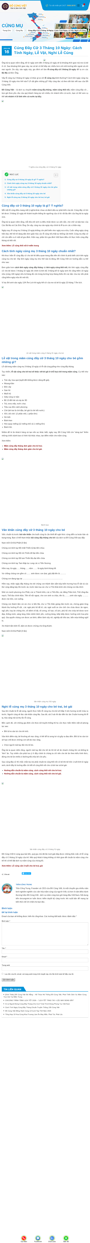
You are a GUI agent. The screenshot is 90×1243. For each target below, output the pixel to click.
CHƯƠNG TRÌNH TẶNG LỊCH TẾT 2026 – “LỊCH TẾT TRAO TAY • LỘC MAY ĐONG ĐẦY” (39, 1000)
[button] (78, 5)
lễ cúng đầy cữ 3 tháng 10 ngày (61, 69)
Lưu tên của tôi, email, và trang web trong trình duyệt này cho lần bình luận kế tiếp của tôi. (39, 974)
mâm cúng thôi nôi (61, 90)
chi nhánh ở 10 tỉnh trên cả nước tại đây (23, 97)
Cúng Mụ (19, 30)
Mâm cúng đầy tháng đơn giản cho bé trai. (23, 446)
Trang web (6, 965)
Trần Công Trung (23, 888)
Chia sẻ (6, 874)
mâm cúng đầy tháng (41, 90)
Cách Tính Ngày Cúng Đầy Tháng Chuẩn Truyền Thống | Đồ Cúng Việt (32, 1007)
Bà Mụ (5, 73)
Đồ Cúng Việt (8, 90)
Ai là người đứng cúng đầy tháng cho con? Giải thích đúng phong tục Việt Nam (37, 1004)
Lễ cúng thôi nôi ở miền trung (25, 246)
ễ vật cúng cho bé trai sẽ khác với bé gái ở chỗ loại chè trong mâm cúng (44, 372)
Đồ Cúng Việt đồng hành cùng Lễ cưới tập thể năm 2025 (28, 1011)
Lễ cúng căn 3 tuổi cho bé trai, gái (27, 866)
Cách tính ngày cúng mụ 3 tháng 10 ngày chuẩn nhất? (29, 183)
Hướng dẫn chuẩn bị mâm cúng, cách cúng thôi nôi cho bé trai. (33, 770)
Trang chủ (7, 30)
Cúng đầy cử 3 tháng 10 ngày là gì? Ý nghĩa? (25, 179)
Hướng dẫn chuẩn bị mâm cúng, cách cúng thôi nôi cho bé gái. (33, 774)
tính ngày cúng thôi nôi (56, 267)
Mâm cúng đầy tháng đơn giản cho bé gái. (23, 449)
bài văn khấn (25, 534)
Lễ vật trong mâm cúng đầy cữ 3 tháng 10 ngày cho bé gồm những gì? (32, 188)
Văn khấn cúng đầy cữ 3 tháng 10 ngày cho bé (26, 193)
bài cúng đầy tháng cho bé (43, 538)
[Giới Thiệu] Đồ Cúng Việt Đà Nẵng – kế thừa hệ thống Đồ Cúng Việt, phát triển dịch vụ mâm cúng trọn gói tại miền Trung (45, 996)
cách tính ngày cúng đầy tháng (29, 267)
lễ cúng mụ (50, 78)
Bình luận (6, 921)
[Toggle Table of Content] (54, 175)
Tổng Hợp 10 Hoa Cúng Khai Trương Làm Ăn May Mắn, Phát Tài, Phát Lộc (34, 1014)
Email (4, 957)
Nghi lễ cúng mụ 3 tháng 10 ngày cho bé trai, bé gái (28, 197)
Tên (4, 948)
